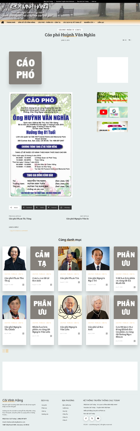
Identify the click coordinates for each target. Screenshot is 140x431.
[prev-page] (3, 351)
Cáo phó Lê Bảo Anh (95, 328)
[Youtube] (98, 418)
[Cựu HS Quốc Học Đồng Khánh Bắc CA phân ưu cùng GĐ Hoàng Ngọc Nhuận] (126, 307)
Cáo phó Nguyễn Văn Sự (77, 218)
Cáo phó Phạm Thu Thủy (14, 279)
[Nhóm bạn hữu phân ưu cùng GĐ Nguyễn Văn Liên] (42, 307)
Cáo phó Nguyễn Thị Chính (13, 328)
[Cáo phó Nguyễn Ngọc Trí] (98, 258)
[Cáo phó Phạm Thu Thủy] (14, 258)
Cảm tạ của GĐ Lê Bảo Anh (40, 279)
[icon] (2, 22)
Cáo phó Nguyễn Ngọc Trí (96, 279)
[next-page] (7, 351)
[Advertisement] (112, 70)
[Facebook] (86, 418)
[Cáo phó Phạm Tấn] (70, 258)
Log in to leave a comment (19, 230)
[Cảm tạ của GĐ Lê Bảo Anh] (42, 258)
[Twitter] (92, 418)
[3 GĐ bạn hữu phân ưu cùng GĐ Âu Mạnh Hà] (126, 258)
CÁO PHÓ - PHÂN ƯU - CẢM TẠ (70, 30)
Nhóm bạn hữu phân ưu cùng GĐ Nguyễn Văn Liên (41, 329)
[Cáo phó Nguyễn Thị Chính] (14, 307)
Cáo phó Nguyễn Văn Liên (68, 328)
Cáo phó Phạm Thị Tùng (20, 218)
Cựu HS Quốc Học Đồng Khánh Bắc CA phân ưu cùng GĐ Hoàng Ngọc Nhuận (125, 331)
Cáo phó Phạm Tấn (69, 278)
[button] (137, 5)
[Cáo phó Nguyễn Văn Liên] (70, 307)
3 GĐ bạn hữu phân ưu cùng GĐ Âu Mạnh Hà (125, 280)
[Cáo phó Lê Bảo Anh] (98, 307)
